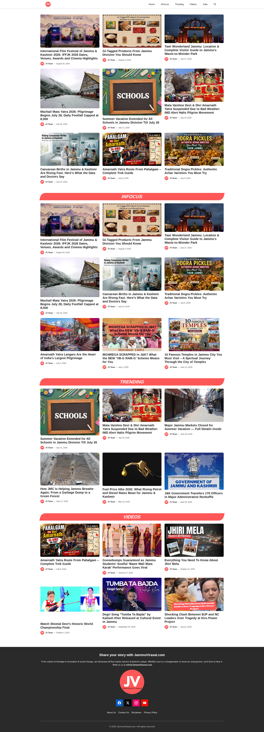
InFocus (165, 4)
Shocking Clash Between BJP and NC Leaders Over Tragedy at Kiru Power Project (192, 618)
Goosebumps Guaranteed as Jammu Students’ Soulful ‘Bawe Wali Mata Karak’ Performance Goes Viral (129, 563)
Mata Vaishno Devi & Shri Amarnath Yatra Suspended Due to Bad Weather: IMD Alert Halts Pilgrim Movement (192, 109)
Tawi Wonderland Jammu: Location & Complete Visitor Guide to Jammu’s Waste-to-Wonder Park (192, 50)
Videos (193, 4)
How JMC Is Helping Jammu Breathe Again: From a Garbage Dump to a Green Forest (67, 492)
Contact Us (123, 712)
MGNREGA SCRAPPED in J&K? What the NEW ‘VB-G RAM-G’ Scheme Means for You (131, 358)
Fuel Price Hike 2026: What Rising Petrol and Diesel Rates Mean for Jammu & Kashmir (132, 493)
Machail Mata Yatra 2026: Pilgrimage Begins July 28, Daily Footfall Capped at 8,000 (69, 115)
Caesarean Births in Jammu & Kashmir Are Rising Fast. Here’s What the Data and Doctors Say (68, 173)
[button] (215, 4)
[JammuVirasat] (48, 4)
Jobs (205, 4)
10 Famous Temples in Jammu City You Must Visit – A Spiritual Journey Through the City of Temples (193, 358)
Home (152, 4)
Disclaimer (136, 712)
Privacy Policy (150, 712)
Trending (179, 4)
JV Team (49, 64)
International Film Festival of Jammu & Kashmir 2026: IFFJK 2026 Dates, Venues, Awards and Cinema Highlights (69, 54)
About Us (111, 712)
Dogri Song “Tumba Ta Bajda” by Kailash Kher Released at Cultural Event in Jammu (132, 618)
